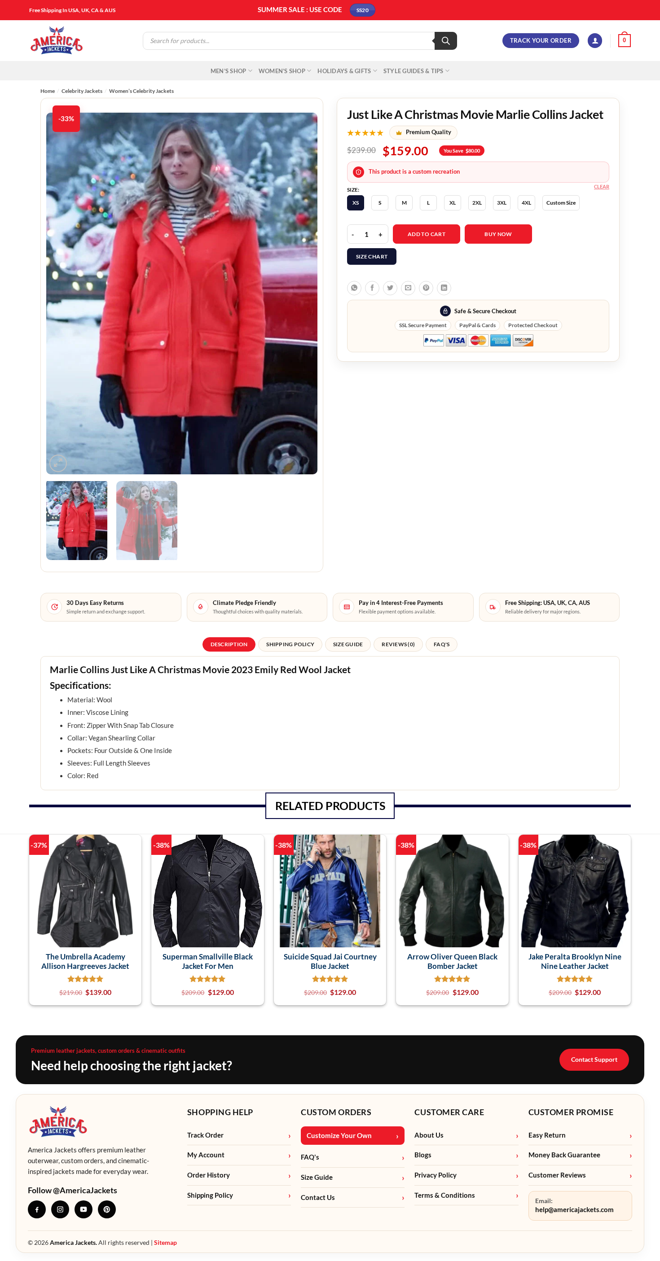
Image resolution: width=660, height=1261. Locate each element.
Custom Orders (336, 1112)
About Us (429, 1135)
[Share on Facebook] (372, 288)
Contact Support (594, 1059)
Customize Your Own (339, 1135)
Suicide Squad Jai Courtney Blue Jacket (330, 961)
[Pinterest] (107, 1209)
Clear (601, 186)
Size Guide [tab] (348, 644)
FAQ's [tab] (441, 644)
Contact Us (318, 1197)
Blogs (422, 1155)
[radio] (355, 202)
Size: (353, 190)
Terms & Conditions (444, 1195)
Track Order (205, 1135)
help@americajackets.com (574, 1209)
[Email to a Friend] (408, 288)
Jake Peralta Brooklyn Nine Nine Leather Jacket (574, 961)
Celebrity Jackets (82, 91)
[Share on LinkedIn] (444, 288)
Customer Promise (571, 1112)
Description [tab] (229, 644)
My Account (205, 1155)
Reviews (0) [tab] (398, 644)
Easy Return (547, 1135)
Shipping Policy (210, 1195)
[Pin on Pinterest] (426, 288)
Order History (208, 1175)
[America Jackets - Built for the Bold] (56, 41)
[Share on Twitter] (390, 288)
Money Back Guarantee (564, 1155)
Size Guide (317, 1177)
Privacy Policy (435, 1175)
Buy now (498, 234)
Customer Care (449, 1112)
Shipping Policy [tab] (290, 644)
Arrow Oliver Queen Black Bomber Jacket (452, 961)
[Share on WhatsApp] (354, 288)
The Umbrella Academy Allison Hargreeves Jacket (85, 961)
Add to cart (426, 234)
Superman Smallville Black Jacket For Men (208, 961)
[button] (595, 40)
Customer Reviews (557, 1175)
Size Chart (372, 256)
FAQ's (310, 1157)
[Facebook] (37, 1209)
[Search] (446, 41)
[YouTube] (83, 1209)
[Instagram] (60, 1209)
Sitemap (165, 1242)
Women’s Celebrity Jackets (141, 91)
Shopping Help (220, 1112)
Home (47, 91)
